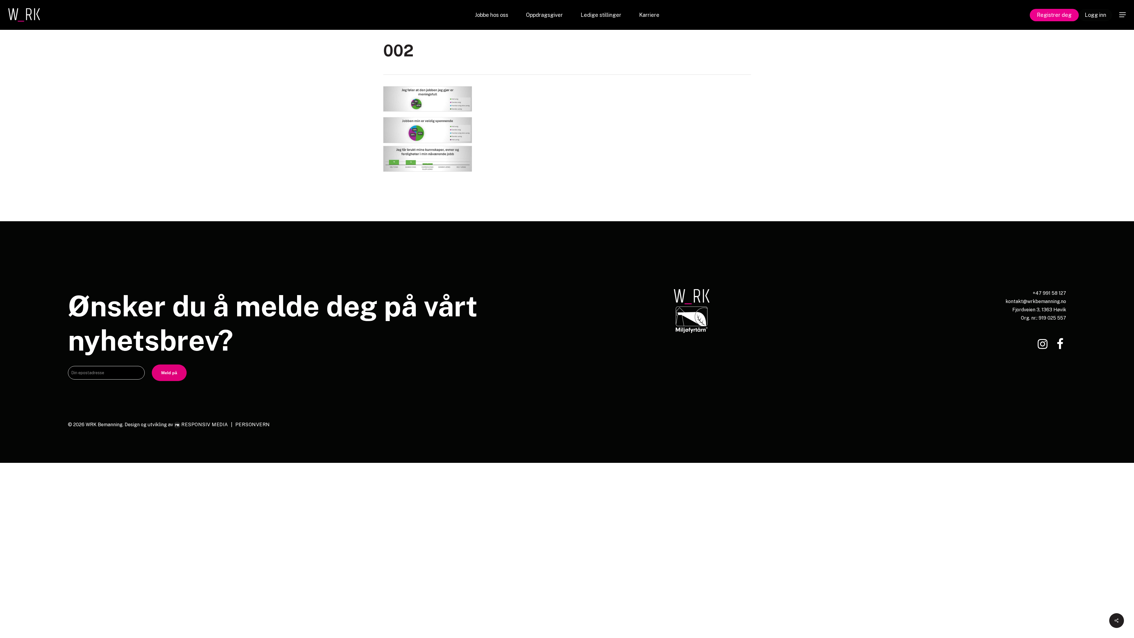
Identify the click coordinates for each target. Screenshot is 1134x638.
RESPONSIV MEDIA (204, 424)
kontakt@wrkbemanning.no (1036, 301)
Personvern (252, 424)
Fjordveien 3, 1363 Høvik (1039, 310)
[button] (1122, 15)
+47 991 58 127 (1049, 293)
